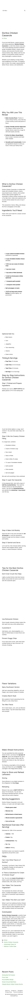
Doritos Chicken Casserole (11, 942)
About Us (7, 990)
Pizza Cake (5, 977)
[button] (25, 11)
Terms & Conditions (18, 992)
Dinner (5, 940)
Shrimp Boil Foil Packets (8, 975)
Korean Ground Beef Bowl (9, 982)
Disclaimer (20, 990)
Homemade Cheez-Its (10, 944)
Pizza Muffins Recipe (7, 979)
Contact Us (13, 990)
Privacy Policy (8, 992)
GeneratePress (14, 995)
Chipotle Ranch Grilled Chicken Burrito (12, 984)
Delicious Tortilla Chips (10, 946)
